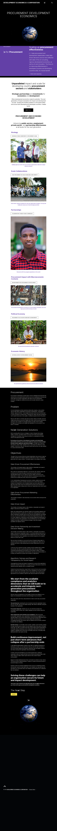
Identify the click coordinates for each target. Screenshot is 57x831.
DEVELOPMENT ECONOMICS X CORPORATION (21, 3)
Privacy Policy (32, 789)
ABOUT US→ (28, 110)
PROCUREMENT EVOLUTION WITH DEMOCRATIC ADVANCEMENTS (24, 317)
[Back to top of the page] (4, 787)
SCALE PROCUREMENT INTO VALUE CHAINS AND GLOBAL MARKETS (25, 174)
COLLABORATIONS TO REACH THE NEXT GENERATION (22, 213)
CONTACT (14, 694)
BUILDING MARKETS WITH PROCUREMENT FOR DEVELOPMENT (24, 282)
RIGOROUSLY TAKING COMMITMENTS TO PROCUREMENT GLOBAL (24, 136)
